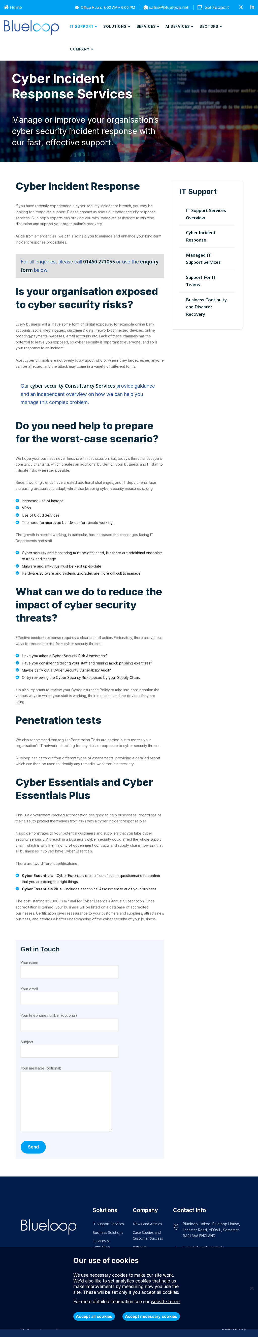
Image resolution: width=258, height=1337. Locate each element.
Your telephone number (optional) (49, 1015)
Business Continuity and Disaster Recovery (206, 307)
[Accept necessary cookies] (251, 1288)
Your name (29, 962)
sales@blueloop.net (168, 7)
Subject (27, 1042)
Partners (140, 1246)
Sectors (209, 26)
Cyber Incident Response (201, 236)
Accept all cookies (94, 1316)
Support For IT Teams (201, 280)
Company (80, 49)
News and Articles (147, 1223)
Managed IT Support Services (203, 258)
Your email (29, 989)
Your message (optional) (41, 1068)
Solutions (115, 26)
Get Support (216, 7)
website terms (165, 1301)
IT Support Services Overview (206, 214)
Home (16, 7)
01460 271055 (99, 261)
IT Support (81, 26)
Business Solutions (107, 1232)
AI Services (178, 26)
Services (146, 26)
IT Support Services (108, 1223)
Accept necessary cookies (151, 1316)
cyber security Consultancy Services (72, 385)
